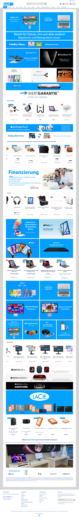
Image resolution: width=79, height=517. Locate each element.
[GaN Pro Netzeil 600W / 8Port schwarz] (66, 200)
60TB (26, 432)
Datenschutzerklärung (43, 498)
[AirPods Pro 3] (39, 128)
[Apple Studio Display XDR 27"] (56, 310)
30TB (15, 432)
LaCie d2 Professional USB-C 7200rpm (13, 429)
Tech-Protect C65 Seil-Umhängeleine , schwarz (21, 115)
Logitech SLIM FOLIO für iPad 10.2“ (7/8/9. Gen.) (14, 271)
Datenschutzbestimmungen (67, 502)
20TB (10, 432)
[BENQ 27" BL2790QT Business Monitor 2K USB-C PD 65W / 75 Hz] (39, 350)
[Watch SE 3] (39, 369)
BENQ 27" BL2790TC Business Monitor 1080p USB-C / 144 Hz (13, 357)
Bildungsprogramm (24, 506)
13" (38, 160)
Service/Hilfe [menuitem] (73, 0)
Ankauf (22, 498)
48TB (30, 431)
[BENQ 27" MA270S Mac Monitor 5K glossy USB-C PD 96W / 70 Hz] (66, 350)
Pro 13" (65, 274)
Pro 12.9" (61, 274)
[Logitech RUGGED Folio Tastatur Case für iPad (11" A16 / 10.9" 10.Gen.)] (48, 264)
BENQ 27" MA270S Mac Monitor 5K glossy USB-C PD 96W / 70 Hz (65, 357)
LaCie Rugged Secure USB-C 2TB (52, 428)
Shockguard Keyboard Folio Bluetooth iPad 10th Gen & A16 (34, 115)
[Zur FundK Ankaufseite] (39, 135)
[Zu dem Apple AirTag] (65, 329)
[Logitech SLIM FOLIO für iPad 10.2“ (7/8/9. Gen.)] (14, 264)
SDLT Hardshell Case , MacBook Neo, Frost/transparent (47, 115)
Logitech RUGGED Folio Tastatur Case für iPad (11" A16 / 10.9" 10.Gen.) (47, 271)
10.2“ (64, 273)
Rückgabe (23, 503)
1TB (36, 432)
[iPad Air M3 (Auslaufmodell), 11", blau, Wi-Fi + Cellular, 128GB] (13, 200)
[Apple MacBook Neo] (39, 44)
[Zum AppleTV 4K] (48, 329)
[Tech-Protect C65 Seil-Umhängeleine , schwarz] (20, 108)
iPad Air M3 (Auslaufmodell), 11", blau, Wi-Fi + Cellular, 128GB (13, 208)
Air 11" (67, 273)
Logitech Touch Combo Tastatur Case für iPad (64, 271)
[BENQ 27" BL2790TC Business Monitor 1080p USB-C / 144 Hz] (13, 350)
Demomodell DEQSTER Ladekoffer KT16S (26, 208)
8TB (9, 431)
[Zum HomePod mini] (31, 329)
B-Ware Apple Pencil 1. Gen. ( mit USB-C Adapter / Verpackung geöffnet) (39, 208)
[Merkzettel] (60, 4)
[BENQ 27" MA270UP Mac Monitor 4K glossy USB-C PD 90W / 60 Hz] (52, 350)
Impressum (41, 499)
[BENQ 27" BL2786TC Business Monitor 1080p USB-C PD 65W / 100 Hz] (26, 350)
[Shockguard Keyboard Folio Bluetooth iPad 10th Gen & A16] (34, 108)
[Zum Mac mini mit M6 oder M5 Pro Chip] (14, 329)
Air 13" (70, 273)
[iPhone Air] (39, 75)
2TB (38, 432)
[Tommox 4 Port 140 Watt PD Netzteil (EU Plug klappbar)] (7, 108)
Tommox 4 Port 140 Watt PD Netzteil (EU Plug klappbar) (7, 115)
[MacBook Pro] (56, 58)
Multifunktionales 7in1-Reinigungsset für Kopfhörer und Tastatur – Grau (60, 116)
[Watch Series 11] (39, 377)
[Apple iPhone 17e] (39, 86)
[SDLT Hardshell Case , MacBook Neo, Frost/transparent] (47, 108)
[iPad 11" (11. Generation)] (22, 228)
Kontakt (22, 493)
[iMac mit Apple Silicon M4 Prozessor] (22, 290)
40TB (27, 431)
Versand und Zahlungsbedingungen (27, 502)
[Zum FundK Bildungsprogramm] (39, 36)
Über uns (41, 496)
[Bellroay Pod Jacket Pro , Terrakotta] (52, 149)
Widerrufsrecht (42, 500)
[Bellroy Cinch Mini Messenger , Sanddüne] (13, 149)
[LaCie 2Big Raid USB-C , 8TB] (26, 421)
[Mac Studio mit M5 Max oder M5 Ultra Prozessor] (56, 21)
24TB (13, 432)
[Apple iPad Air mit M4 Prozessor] (56, 228)
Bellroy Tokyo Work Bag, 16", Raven (26, 156)
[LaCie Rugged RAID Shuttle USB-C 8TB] (66, 421)
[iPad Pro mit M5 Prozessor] (56, 248)
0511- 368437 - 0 (7, 496)
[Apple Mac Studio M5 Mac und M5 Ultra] (56, 290)
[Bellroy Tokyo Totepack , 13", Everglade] (39, 149)
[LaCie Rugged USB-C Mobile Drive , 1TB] (39, 421)
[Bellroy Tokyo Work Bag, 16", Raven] (26, 149)
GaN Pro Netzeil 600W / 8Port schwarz (66, 208)
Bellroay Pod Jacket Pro (53, 155)
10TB (14, 431)
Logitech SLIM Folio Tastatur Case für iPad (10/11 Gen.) (31, 271)
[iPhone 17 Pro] (65, 75)
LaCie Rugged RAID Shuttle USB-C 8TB (65, 429)
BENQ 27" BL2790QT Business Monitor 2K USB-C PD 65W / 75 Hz (39, 357)
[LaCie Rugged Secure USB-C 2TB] (52, 421)
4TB (11, 431)
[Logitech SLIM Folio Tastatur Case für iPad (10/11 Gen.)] (31, 264)
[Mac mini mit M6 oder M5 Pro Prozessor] (22, 21)
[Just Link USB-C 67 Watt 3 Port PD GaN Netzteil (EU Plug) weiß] (52, 200)
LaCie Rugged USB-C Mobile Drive (39, 428)
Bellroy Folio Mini (66, 155)
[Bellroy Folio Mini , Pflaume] (66, 149)
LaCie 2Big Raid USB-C (26, 428)
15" (40, 160)
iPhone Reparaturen (24, 499)
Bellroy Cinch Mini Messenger (13, 155)
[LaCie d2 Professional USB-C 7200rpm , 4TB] (13, 421)
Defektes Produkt (24, 500)
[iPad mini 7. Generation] (22, 248)
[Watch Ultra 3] (39, 386)
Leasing (22, 496)
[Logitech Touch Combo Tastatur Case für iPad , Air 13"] (65, 264)
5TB (42, 432)
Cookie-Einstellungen (43, 493)
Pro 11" (68, 274)
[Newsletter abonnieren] (74, 500)
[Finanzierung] (39, 179)
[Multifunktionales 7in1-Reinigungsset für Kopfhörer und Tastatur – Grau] (60, 108)
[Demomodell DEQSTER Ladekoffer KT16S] (26, 200)
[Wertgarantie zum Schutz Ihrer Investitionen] (39, 94)
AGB (40, 502)
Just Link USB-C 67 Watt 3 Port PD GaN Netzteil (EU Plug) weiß (52, 208)
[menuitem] (36, 4)
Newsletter (41, 495)
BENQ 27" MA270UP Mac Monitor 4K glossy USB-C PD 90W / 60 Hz (52, 357)
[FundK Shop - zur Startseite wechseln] (8, 4)
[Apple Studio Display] (22, 310)
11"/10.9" (60, 273)
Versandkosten (26, 511)
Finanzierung (23, 495)
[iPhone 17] (14, 75)
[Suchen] (45, 4)
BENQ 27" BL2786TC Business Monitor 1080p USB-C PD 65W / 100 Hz (26, 357)
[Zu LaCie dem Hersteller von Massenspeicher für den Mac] (39, 402)
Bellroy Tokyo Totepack (39, 155)
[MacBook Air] (22, 58)
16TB (16, 431)
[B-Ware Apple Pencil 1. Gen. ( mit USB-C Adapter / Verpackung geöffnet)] (39, 200)
